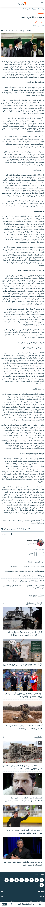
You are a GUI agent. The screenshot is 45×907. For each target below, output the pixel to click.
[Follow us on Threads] (42, 885)
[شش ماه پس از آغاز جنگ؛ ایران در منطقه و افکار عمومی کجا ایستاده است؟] (22, 752)
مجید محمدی (39, 22)
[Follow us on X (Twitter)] (21, 880)
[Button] (28, 30)
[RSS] (37, 880)
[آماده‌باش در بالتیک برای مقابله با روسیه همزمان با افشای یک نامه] (22, 712)
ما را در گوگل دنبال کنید (26, 904)
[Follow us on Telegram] (26, 880)
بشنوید (38, 737)
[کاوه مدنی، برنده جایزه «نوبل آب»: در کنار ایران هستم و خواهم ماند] (22, 680)
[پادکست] (11, 904)
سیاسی (41, 13)
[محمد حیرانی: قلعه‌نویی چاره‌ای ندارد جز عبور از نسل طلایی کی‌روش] (22, 816)
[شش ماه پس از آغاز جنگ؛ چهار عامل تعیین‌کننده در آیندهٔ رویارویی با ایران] (22, 618)
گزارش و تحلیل (34, 603)
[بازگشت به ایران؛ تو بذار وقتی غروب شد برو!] (22, 650)
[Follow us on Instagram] (6, 880)
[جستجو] (40, 904)
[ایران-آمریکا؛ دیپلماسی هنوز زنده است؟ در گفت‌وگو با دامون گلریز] (22, 848)
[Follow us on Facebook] (31, 880)
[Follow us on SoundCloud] (12, 880)
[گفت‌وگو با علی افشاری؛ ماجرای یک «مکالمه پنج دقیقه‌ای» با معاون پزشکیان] (22, 784)
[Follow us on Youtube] (16, 880)
